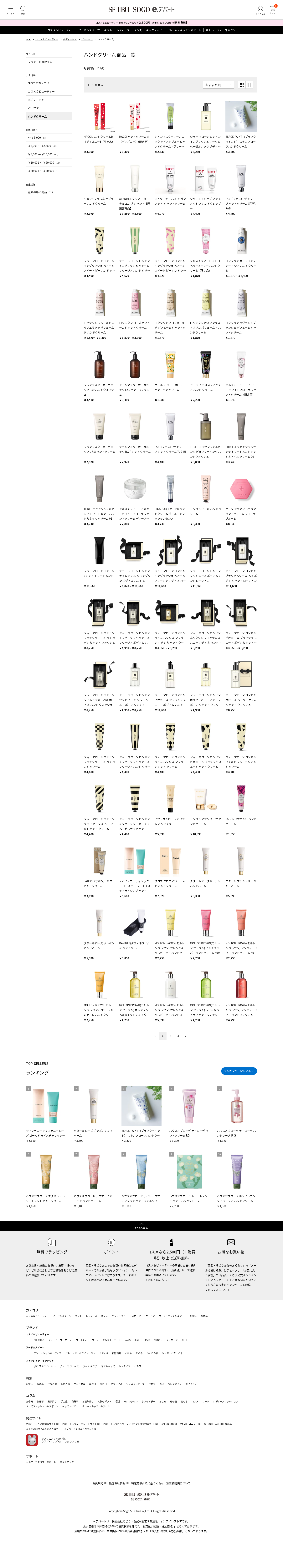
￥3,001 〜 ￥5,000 (43, 146)
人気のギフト (104, 1401)
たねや (128, 1353)
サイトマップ (67, 1462)
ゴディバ (103, 1353)
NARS (128, 1340)
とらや (139, 1353)
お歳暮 (204, 1316)
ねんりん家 (152, 1353)
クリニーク (172, 1340)
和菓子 (74, 1401)
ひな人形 (52, 1383)
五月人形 (65, 1383)
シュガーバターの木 (172, 1353)
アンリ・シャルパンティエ (47, 1353)
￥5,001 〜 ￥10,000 (43, 154)
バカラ (137, 1366)
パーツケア (87, 39)
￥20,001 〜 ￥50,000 (44, 171)
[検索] (23, 10)
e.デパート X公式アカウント (79, 1428)
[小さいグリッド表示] (241, 85)
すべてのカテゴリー (40, 83)
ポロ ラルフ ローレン (45, 1366)
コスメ (195, 1401)
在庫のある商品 (41, 192)
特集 (29, 1378)
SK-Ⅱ (185, 1340)
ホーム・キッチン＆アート (185, 30)
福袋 (161, 1383)
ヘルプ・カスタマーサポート (41, 1462)
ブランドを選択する (40, 62)
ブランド (32, 1327)
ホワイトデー (192, 1383)
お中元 (193, 1316)
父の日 (103, 1383)
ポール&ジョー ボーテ (87, 1340)
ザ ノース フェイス (69, 1366)
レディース (123, 30)
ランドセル (79, 1383)
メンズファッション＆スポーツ (42, 1406)
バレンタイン (175, 1383)
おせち (151, 1383)
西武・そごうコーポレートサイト (79, 1423)
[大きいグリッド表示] (249, 85)
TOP (28, 39)
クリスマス (116, 1383)
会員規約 (97, 1483)
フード (205, 1401)
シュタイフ (124, 1366)
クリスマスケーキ (135, 1383)
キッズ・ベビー (155, 30)
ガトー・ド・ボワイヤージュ (80, 1353)
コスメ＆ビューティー (60, 30)
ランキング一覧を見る (237, 1071)
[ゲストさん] (260, 10)
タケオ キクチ (90, 1366)
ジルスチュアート (111, 1340)
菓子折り (52, 1401)
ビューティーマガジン (222, 30)
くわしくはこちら (156, 1280)
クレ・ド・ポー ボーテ (60, 1340)
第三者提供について (178, 1483)
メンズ (138, 30)
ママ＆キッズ (108, 1366)
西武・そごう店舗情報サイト (41, 1423)
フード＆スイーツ (89, 30)
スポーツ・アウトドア (143, 1316)
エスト (137, 1340)
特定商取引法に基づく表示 (147, 1483)
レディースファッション (225, 1401)
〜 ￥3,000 (38, 137)
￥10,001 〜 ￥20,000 (44, 162)
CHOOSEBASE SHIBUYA (216, 1423)
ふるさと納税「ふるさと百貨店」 (43, 1428)
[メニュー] (10, 10)
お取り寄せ (88, 1401)
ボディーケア (70, 39)
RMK (147, 1340)
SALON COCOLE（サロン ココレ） (180, 1423)
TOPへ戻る (141, 1228)
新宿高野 (116, 1353)
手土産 (64, 1401)
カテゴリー (33, 1310)
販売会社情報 (117, 1483)
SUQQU (158, 1340)
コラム (30, 1395)
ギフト (108, 30)
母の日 (92, 1383)
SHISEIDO (39, 1340)
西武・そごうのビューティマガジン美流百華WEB (129, 1423)
